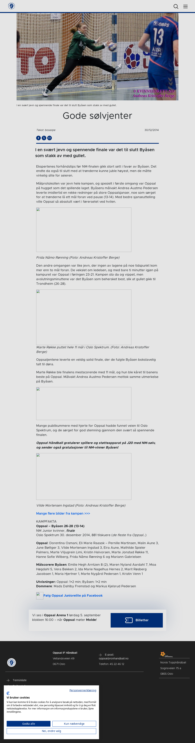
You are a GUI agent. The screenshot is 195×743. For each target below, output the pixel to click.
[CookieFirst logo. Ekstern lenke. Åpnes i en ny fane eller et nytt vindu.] (8, 693)
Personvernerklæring (83, 690)
